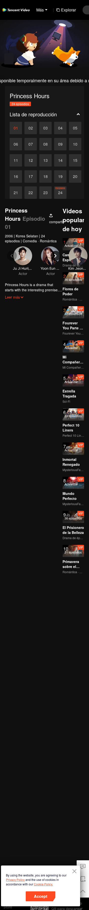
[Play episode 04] (60, 128)
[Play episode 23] (45, 192)
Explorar (68, 10)
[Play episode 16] (16, 176)
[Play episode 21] (16, 192)
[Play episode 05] (75, 128)
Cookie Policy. (43, 884)
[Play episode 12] (30, 160)
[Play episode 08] (45, 144)
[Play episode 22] (30, 192)
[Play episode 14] (60, 160)
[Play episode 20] (75, 176)
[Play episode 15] (75, 160)
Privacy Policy (15, 879)
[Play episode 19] (60, 176)
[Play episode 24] (60, 192)
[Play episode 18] (45, 176)
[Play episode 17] (30, 176)
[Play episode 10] (75, 144)
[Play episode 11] (16, 160)
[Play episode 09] (60, 144)
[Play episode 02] (30, 128)
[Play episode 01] (16, 128)
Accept (40, 896)
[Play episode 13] (45, 160)
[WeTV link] (16, 10)
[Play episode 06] (16, 144)
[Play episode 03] (45, 128)
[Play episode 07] (30, 144)
